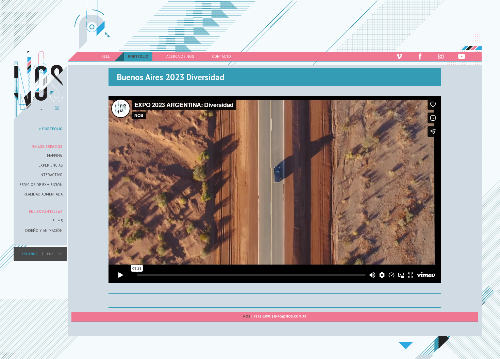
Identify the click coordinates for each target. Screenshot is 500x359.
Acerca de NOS (180, 56)
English (54, 254)
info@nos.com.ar (290, 316)
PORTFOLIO (138, 56)
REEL (105, 56)
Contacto (221, 56)
